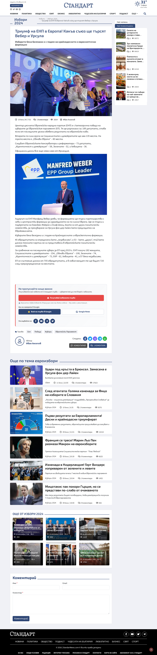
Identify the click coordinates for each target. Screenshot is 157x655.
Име (15, 583)
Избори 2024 (52, 19)
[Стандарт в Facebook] (35, 321)
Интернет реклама (62, 653)
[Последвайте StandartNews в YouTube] (17, 9)
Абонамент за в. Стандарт (131, 653)
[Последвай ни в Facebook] (126, 634)
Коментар (18, 593)
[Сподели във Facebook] (85, 338)
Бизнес (116, 642)
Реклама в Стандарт (81, 653)
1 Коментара (99, 345)
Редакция (46, 653)
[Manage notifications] (151, 650)
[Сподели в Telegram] (100, 338)
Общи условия (32, 653)
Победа (38, 331)
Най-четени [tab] (122, 22)
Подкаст (60, 642)
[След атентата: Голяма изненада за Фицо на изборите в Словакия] (26, 398)
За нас (20, 653)
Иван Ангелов (69, 119)
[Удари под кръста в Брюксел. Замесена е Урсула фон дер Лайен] (26, 375)
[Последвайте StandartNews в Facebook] (11, 9)
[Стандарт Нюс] (22, 636)
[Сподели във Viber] (95, 338)
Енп (29, 331)
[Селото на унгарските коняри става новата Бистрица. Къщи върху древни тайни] (121, 34)
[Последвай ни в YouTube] (132, 634)
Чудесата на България (80, 642)
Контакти (97, 653)
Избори (48, 331)
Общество (46, 642)
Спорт (135, 642)
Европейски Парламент (66, 331)
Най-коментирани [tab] (125, 26)
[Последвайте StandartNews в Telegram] (20, 9)
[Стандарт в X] (52, 321)
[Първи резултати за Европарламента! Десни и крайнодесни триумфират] (26, 423)
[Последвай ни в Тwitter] (138, 634)
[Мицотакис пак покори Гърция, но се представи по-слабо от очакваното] (26, 494)
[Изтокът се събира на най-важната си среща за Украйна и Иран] (121, 95)
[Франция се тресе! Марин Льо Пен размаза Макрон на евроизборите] (26, 447)
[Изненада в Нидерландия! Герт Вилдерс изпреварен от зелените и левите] (26, 470)
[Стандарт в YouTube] (41, 321)
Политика (32, 642)
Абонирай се (16, 5)
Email (65, 583)
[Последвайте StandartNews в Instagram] (14, 9)
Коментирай (79, 345)
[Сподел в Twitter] (90, 338)
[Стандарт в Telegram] (47, 321)
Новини (42, 19)
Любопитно (102, 642)
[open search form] (144, 13)
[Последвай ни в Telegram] (144, 634)
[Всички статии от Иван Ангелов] (19, 341)
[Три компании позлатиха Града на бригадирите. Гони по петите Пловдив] (121, 47)
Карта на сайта (110, 653)
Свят (47, 382)
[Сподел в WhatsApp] (105, 338)
